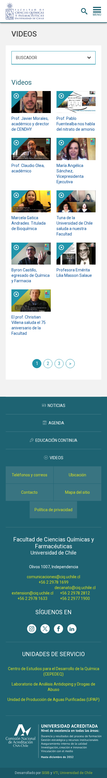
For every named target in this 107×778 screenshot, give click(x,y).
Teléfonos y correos (29, 475)
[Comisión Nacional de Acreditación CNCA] (53, 756)
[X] (45, 628)
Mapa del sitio (77, 492)
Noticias (56, 405)
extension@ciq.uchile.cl (32, 593)
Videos (56, 457)
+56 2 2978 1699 (53, 582)
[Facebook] (58, 628)
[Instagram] (31, 628)
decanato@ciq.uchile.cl (75, 587)
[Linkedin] (71, 628)
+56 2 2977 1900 (75, 598)
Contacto (29, 492)
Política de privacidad (53, 509)
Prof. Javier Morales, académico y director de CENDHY (30, 124)
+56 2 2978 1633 (32, 598)
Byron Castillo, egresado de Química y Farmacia (30, 275)
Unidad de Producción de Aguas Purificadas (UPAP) (53, 699)
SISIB (46, 773)
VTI (55, 773)
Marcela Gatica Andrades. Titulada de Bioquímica (28, 223)
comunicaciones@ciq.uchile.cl (53, 577)
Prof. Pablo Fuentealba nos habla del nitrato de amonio (75, 124)
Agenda (56, 423)
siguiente (70, 363)
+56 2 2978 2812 (75, 593)
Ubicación (77, 475)
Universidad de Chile (76, 773)
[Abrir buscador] (84, 11)
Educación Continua (56, 440)
